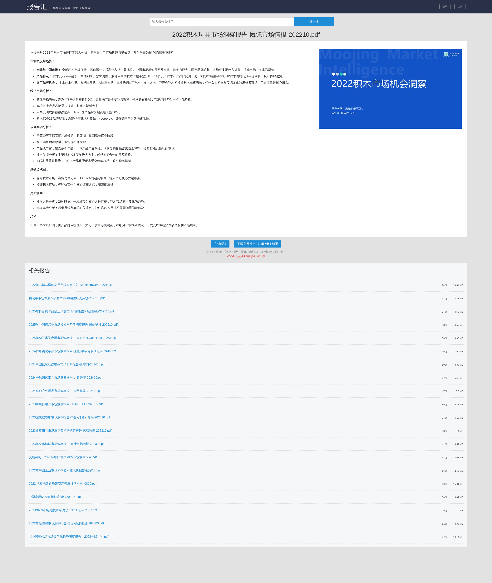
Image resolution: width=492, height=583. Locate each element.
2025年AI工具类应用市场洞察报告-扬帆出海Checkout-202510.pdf (73, 338)
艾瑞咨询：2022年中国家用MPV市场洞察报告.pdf (63, 457)
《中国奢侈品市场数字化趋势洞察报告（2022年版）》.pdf (68, 536)
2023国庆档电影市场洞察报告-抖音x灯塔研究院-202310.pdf (69, 417)
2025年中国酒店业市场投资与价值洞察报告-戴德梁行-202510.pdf (73, 324)
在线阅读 (220, 243)
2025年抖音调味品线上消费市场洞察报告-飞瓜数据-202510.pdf (72, 311)
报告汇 (37, 7)
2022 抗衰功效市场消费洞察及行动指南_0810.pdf (62, 483)
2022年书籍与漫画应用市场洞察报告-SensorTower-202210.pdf (71, 285)
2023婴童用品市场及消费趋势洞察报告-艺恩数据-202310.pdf (70, 430)
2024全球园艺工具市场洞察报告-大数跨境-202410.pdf (65, 377)
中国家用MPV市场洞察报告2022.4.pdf (55, 497)
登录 (444, 6)
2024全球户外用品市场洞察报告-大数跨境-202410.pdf (65, 391)
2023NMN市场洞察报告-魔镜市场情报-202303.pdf (63, 510)
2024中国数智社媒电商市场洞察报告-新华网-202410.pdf (67, 364)
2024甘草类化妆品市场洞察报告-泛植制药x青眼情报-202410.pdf (72, 351)
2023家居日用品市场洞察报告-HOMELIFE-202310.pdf (66, 404)
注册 (459, 6)
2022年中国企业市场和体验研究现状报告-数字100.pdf (65, 470)
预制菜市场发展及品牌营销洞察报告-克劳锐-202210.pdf (67, 298)
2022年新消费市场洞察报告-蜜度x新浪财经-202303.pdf (66, 523)
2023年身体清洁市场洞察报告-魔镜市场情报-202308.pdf (67, 444)
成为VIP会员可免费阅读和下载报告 (246, 256)
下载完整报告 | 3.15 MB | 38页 (257, 243)
